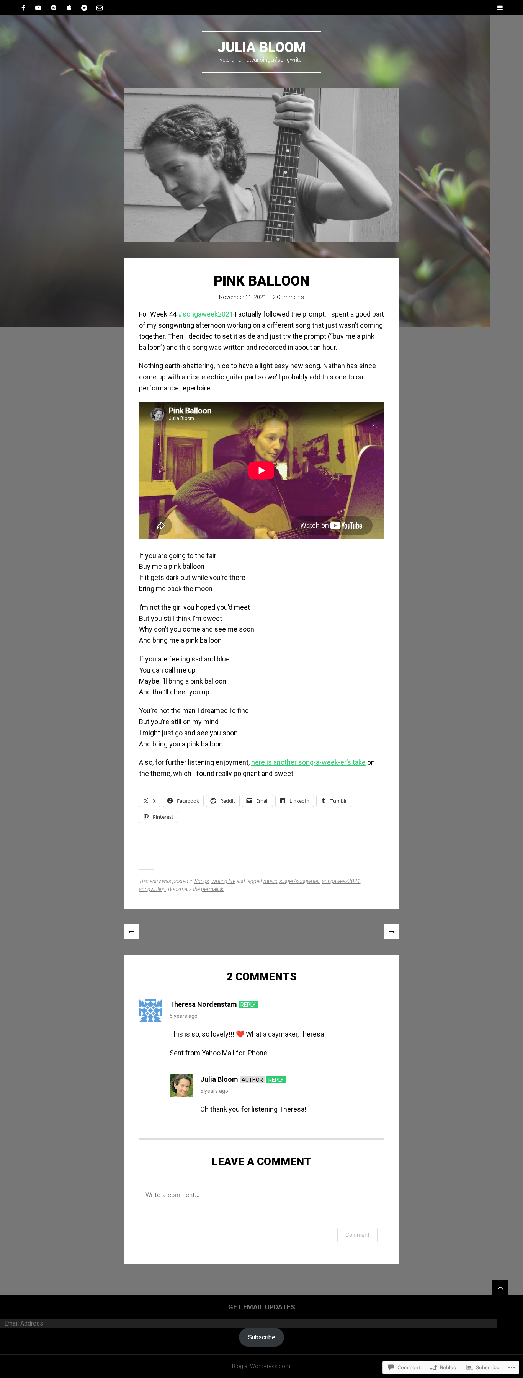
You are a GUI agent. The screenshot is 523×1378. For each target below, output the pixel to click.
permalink (212, 889)
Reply (248, 1005)
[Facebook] (23, 7)
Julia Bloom (261, 47)
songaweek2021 (341, 881)
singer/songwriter (299, 881)
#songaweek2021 (205, 314)
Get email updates (261, 1307)
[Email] (99, 7)
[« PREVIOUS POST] (131, 931)
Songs (201, 881)
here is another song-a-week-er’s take (308, 762)
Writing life (223, 881)
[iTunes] (69, 7)
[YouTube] (38, 7)
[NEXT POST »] (391, 931)
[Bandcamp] (84, 7)
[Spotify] (53, 7)
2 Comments (288, 297)
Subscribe (261, 1337)
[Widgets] (500, 1287)
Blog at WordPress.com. (261, 1366)
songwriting (152, 889)
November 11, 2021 (242, 297)
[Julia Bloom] (261, 165)
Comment (357, 1234)
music (270, 881)
